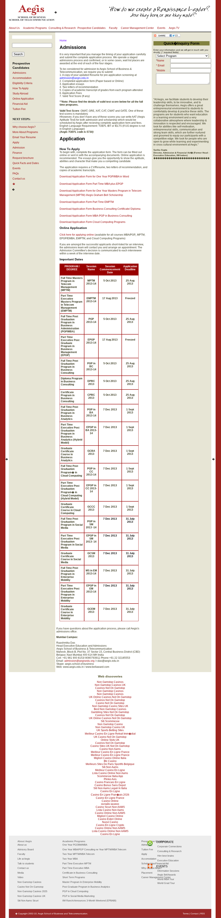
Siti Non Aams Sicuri (27, 900)
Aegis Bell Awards (166, 874)
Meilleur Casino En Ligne (110, 770)
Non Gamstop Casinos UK (110, 685)
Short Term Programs (73, 877)
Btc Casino (110, 761)
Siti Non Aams (110, 767)
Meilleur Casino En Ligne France (110, 752)
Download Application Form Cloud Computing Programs (92, 222)
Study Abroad (20, 93)
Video (20, 877)
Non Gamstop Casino (110, 724)
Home (63, 40)
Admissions (19, 72)
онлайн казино (110, 803)
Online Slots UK (110, 739)
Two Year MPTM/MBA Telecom (78, 854)
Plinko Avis (110, 779)
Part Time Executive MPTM (76, 863)
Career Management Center (137, 28)
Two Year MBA (70, 858)
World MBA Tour (165, 879)
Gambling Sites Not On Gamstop (110, 712)
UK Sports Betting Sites (110, 730)
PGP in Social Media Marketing (78, 896)
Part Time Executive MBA (75, 868)
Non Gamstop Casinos (110, 681)
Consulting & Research (62, 28)
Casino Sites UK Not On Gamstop (110, 746)
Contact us (19, 178)
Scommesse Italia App (110, 776)
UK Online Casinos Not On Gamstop (110, 697)
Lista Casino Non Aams (110, 810)
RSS (202, 913)
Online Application (23, 98)
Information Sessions (168, 871)
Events (161, 28)
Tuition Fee (19, 109)
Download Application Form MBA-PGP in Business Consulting (96, 215)
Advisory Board (25, 849)
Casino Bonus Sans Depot (110, 785)
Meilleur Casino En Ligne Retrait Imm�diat (110, 733)
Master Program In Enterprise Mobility (82, 882)
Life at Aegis (23, 858)
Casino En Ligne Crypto (110, 825)
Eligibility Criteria (22, 83)
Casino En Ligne (110, 791)
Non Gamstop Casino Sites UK (110, 706)
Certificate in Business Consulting (79, 872)
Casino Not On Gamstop (110, 703)
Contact (194, 913)
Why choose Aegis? (24, 126)
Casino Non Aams (110, 749)
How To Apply (20, 88)
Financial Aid (20, 103)
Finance (17, 152)
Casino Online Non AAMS (110, 813)
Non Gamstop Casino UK (110, 727)
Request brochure (23, 158)
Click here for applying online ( (77, 234)
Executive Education (168, 860)
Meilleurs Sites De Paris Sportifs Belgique (110, 764)
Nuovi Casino (110, 822)
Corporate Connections (169, 846)
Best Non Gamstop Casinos (110, 709)
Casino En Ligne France (110, 797)
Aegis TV (174, 28)
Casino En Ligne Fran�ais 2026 (110, 794)
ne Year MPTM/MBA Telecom (111, 849)
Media (20, 872)
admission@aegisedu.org (79, 660)
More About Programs (25, 132)
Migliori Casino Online (110, 816)
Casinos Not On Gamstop (110, 688)
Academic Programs (35, 28)
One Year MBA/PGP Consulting (78, 849)
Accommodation (22, 78)
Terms (186, 913)
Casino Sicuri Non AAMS (110, 807)
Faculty (113, 28)
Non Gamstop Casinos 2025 (32, 891)
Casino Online (110, 800)
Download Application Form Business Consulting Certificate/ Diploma (100, 208)
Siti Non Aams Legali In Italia (110, 788)
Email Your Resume (24, 137)
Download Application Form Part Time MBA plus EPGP (91, 183)
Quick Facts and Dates (26, 163)
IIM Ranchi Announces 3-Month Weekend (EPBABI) (89, 900)
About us (22, 844)
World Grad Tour (166, 883)
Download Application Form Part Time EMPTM (87, 201)
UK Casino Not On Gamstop (110, 736)
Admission (19, 147)
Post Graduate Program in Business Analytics (86, 886)
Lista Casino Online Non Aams (110, 773)
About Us (14, 28)
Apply (16, 142)
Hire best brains (165, 855)
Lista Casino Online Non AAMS (110, 831)
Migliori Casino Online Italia (110, 758)
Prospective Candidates (91, 28)
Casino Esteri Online (110, 819)
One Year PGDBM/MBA (74, 844)
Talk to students (25, 863)
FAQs (16, 173)
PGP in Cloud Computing (75, 891)
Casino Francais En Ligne (110, 782)
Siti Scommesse (110, 721)
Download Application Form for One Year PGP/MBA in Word (94, 176)
